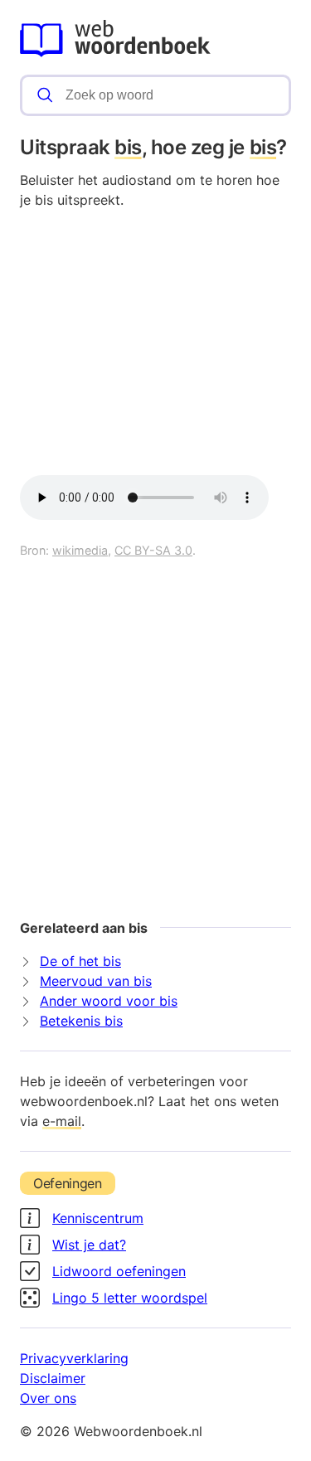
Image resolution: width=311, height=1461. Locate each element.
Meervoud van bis (96, 981)
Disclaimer (52, 1378)
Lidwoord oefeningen (119, 1271)
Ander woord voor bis (108, 1001)
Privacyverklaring (74, 1358)
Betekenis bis (81, 1020)
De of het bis (80, 961)
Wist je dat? (89, 1244)
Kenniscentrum (97, 1218)
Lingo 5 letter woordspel (129, 1297)
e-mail (61, 1121)
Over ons (48, 1398)
